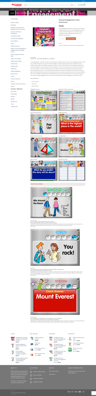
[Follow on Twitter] (17, 386)
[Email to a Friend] (65, 48)
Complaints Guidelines (38, 378)
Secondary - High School (29, 13)
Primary (12, 81)
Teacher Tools (14, 101)
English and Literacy (15, 46)
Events (18, 9)
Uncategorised (14, 106)
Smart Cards (13, 91)
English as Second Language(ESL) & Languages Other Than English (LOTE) (18, 50)
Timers (12, 104)
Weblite (15, 394)
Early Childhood (14, 41)
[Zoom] (32, 54)
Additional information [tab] (43, 58)
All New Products (15, 22)
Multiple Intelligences (16, 71)
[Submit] (72, 5)
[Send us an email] (85, 1)
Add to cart (71, 38)
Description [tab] (33, 58)
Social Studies (14, 93)
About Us (66, 9)
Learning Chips (14, 63)
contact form (81, 371)
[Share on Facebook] (60, 48)
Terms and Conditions (54, 371)
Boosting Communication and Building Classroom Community (18, 28)
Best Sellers (13, 25)
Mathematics (14, 68)
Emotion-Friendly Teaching (39, 371)
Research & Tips (56, 9)
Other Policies (52, 374)
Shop (17, 13)
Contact (83, 1)
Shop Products (44, 9)
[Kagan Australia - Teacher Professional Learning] (16, 5)
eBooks (12, 43)
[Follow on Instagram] (14, 386)
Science (12, 86)
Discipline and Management (17, 38)
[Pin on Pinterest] (67, 48)
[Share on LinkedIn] (69, 48)
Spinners (13, 99)
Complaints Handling (37, 381)
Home (12, 9)
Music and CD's (14, 73)
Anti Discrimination (37, 375)
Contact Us (74, 9)
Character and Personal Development (16, 32)
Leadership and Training (16, 61)
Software (13, 96)
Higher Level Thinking (16, 58)
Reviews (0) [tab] (52, 58)
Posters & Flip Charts (15, 78)
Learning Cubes (14, 66)
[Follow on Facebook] (12, 386)
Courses (24, 9)
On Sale (12, 76)
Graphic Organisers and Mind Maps (17, 55)
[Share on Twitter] (62, 48)
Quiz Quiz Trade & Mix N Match (18, 83)
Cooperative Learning (15, 36)
